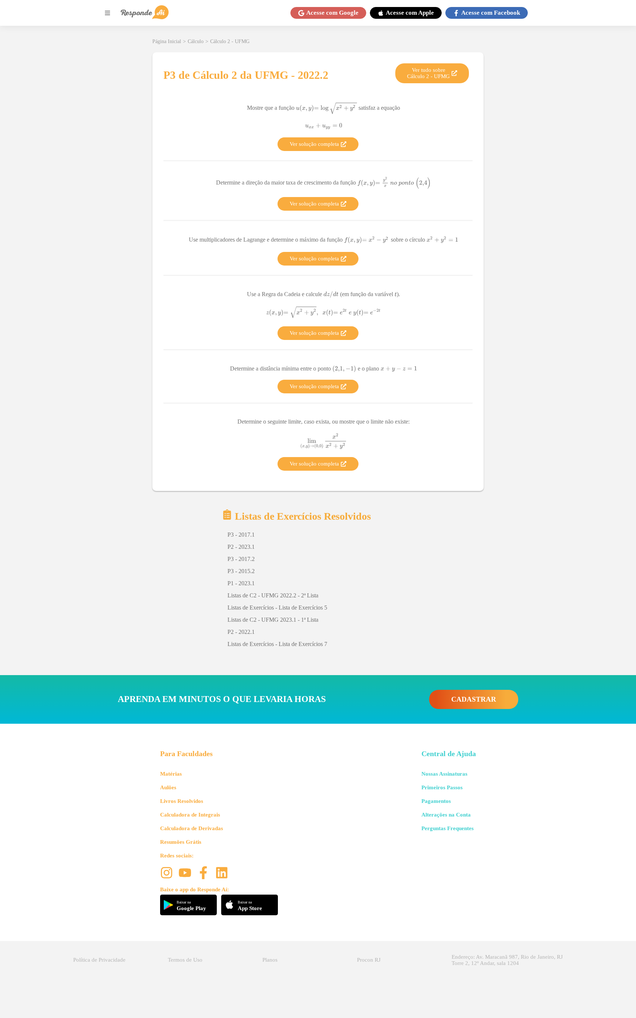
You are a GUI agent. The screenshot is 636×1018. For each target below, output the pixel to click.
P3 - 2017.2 (241, 559)
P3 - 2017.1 (241, 534)
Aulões (168, 787)
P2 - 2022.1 (241, 632)
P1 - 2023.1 (241, 583)
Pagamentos (436, 801)
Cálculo (196, 41)
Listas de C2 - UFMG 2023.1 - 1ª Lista (272, 620)
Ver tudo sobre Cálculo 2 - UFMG (428, 73)
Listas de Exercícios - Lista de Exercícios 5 (277, 607)
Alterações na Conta (446, 815)
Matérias (171, 774)
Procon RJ (369, 960)
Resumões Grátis (180, 842)
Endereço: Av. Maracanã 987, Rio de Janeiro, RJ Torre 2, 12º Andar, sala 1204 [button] (507, 960)
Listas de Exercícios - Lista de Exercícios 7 (277, 644)
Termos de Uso (185, 960)
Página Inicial (166, 41)
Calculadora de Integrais (190, 815)
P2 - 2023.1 (241, 547)
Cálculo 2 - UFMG (230, 41)
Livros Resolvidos (181, 801)
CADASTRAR (473, 699)
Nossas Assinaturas (444, 774)
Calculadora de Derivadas (191, 828)
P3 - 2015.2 (241, 571)
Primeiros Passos (442, 787)
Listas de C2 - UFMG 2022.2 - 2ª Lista (272, 595)
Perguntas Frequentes (447, 828)
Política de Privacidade (99, 960)
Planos (270, 960)
